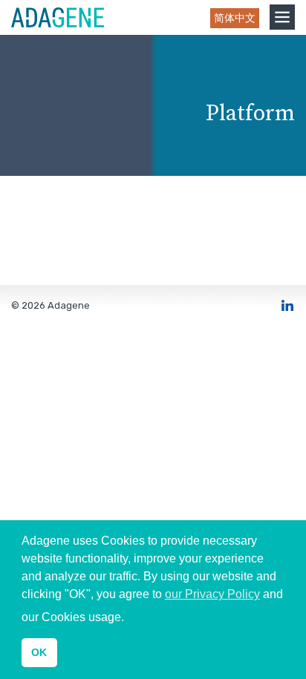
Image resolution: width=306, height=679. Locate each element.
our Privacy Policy (212, 594)
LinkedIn (287, 305)
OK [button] (39, 652)
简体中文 (234, 18)
